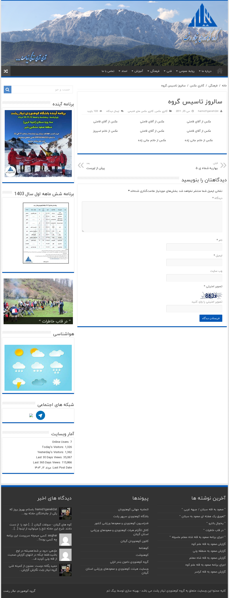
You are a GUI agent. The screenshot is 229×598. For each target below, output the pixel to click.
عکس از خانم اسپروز (105, 130)
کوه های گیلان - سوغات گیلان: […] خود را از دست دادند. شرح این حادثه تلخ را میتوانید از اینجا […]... (40, 526)
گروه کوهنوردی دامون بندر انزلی (129, 561)
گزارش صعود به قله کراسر (210, 571)
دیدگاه (217, 198)
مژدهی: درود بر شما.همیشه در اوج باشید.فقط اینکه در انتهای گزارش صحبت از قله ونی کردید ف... (32, 554)
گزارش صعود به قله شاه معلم (207, 557)
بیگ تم (111, 590)
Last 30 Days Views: (49, 457)
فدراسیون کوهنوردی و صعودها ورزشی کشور (121, 523)
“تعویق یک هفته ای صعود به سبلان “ (202, 516)
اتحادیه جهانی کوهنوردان (133, 509)
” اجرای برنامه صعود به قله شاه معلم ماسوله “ (198, 537)
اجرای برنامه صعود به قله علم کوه (205, 564)
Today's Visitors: (53, 447)
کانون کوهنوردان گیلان (134, 541)
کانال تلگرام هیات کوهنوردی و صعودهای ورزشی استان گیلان (119, 532)
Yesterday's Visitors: (51, 452)
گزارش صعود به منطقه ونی (209, 550)
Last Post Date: (61, 467)
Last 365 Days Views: (47, 462)
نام (219, 240)
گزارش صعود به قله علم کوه (208, 544)
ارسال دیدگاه (112, 111)
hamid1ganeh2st (208, 111)
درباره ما (206, 71)
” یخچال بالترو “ (216, 523)
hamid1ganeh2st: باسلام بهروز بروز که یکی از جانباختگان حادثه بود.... (33, 511)
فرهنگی (154, 71)
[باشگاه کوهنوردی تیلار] (114, 33)
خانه (220, 70)
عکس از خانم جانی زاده (199, 140)
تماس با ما (108, 71)
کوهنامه (143, 548)
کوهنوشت (142, 554)
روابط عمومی (187, 71)
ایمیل (218, 255)
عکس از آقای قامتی (199, 121)
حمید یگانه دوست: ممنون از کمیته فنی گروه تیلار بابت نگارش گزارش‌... (33, 567)
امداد (124, 71)
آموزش (138, 71)
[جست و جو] (7, 89)
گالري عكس (197, 85)
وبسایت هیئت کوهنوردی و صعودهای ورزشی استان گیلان (117, 570)
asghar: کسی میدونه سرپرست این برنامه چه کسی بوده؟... (31, 537)
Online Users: (61, 441)
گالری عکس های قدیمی (140, 111)
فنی (169, 71)
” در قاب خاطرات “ (55, 321)
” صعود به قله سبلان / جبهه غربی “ (204, 509)
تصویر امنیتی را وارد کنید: (206, 301)
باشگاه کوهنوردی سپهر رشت (130, 516)
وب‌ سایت (216, 270)
